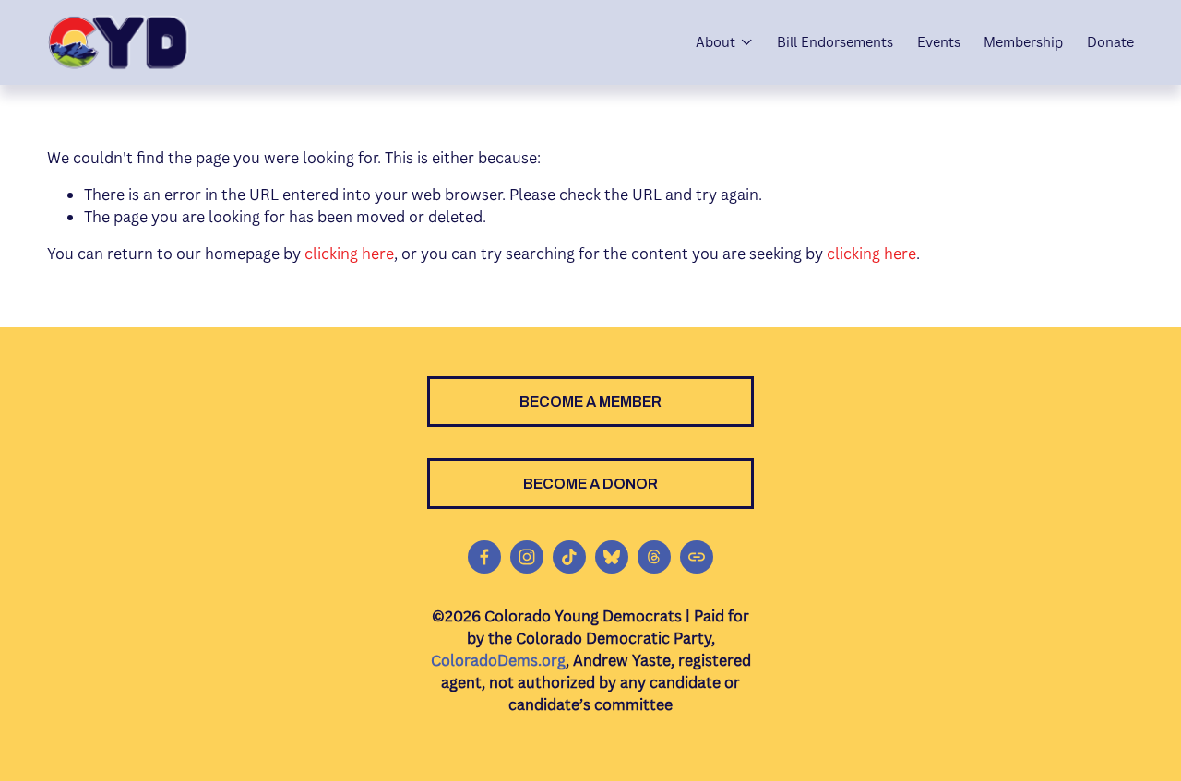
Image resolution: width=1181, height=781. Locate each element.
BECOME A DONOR (590, 483)
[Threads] (654, 557)
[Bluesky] (611, 557)
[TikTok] (569, 557)
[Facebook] (484, 557)
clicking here (349, 253)
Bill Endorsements (835, 42)
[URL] (696, 557)
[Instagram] (526, 557)
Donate (1110, 42)
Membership (1023, 42)
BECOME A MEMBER (590, 401)
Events (938, 42)
